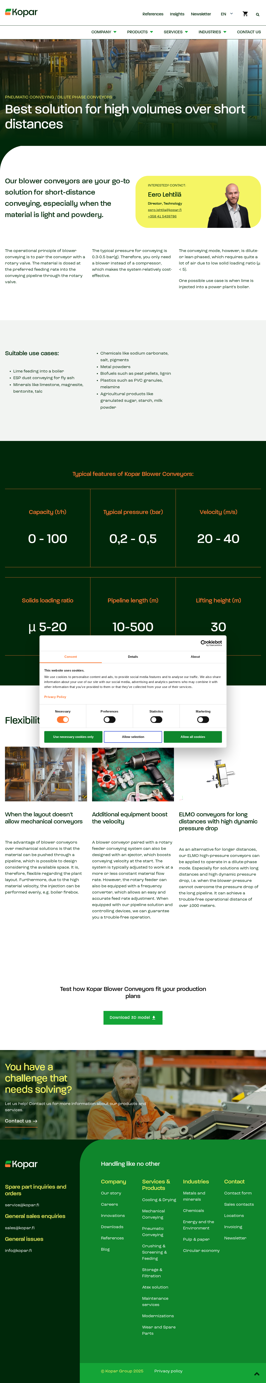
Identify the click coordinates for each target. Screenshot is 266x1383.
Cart (245, 13)
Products (137, 32)
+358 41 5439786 (162, 216)
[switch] (110, 719)
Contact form (238, 1193)
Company (101, 32)
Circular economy (201, 1251)
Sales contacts (239, 1205)
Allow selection (133, 737)
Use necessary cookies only (73, 737)
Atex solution (155, 1287)
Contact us (249, 32)
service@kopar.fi (22, 1205)
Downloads (112, 1227)
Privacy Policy (55, 697)
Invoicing (233, 1227)
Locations (234, 1216)
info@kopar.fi (18, 1251)
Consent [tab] (70, 656)
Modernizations (158, 1316)
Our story (111, 1193)
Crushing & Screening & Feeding (154, 1252)
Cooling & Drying (159, 1200)
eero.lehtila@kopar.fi (165, 210)
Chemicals (193, 1211)
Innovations (113, 1216)
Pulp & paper (196, 1240)
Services (173, 32)
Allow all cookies (193, 737)
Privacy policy (168, 1371)
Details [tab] (133, 656)
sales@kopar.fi (19, 1228)
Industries (210, 32)
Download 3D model (130, 1018)
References (153, 14)
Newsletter (201, 14)
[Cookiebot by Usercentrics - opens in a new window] (204, 643)
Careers (109, 1205)
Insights (177, 14)
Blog (105, 1250)
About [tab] (195, 656)
